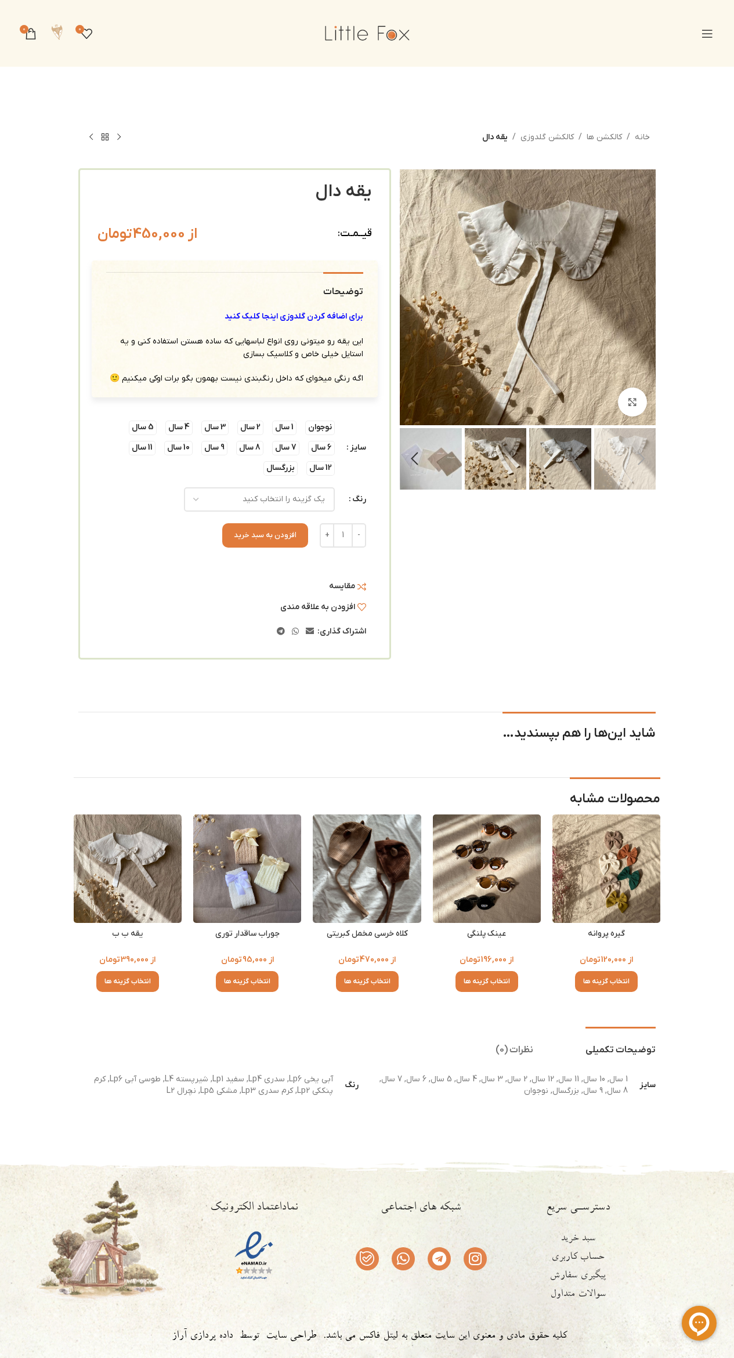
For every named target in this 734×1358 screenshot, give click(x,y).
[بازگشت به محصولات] (105, 137)
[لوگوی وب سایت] (367, 32)
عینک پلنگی (486, 933)
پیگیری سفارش (577, 1276)
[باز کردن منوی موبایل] (707, 33)
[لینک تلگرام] (280, 632)
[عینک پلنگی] (487, 868)
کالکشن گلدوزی (547, 137)
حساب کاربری (577, 1257)
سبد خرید (578, 1239)
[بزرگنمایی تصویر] (632, 402)
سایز (358, 447)
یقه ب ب (127, 933)
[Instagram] (475, 1258)
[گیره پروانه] (606, 868)
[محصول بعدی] (91, 137)
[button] (641, 458)
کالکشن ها (604, 137)
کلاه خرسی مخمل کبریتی (367, 933)
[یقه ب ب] (128, 868)
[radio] (320, 428)
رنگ (359, 499)
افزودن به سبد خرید (265, 535)
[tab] (620, 1044)
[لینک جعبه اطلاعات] (57, 33)
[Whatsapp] (403, 1258)
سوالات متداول (578, 1295)
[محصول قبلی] (119, 137)
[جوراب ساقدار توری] (247, 868)
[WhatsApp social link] (295, 632)
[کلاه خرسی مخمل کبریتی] (367, 868)
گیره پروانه (606, 933)
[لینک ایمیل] (309, 632)
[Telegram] (439, 1258)
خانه (642, 137)
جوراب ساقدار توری (247, 933)
